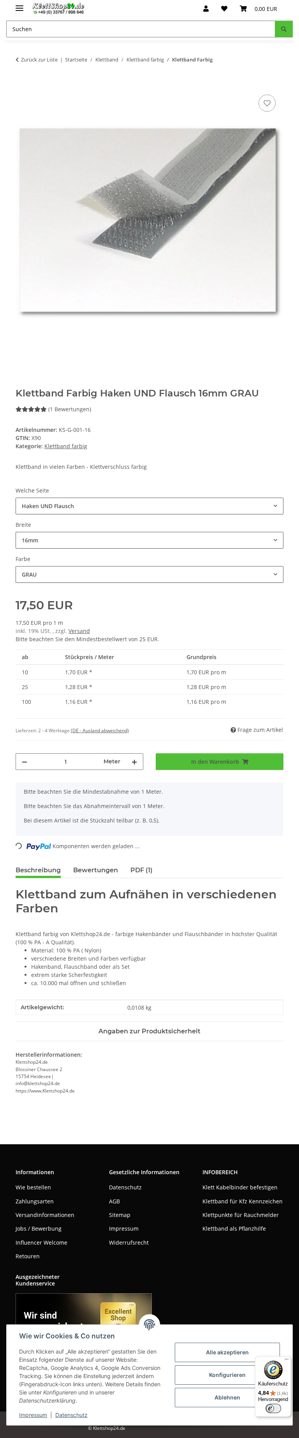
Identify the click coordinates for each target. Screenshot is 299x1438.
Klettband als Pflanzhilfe (234, 1228)
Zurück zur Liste (39, 59)
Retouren (28, 1256)
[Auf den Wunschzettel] (267, 103)
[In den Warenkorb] (22, 84)
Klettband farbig (65, 446)
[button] (206, 8)
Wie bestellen (33, 1187)
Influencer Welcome (41, 1242)
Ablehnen (227, 1397)
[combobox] (149, 506)
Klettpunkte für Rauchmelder (240, 1215)
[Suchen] (284, 29)
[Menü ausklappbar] (19, 5)
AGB (114, 1201)
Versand (79, 631)
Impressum (33, 1415)
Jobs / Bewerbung (39, 1228)
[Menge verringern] (24, 762)
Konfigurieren (227, 1374)
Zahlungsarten (35, 1201)
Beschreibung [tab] (38, 870)
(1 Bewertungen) (69, 409)
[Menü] (286, 1361)
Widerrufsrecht (129, 1242)
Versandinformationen (45, 1215)
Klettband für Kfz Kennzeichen (242, 1201)
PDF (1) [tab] (141, 870)
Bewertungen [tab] (95, 870)
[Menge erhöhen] (134, 762)
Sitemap (119, 1215)
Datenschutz (71, 1415)
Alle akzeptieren (227, 1352)
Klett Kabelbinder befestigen (240, 1187)
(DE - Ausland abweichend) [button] (100, 730)
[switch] (273, 1408)
